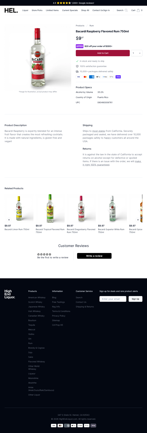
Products (80, 25)
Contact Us (97, 10)
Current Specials (70, 10)
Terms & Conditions (61, 311)
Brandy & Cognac (36, 348)
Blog (54, 297)
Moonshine (33, 378)
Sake (30, 357)
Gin (29, 338)
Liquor (25, 10)
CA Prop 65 (57, 325)
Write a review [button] (94, 255)
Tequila (31, 325)
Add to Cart (102, 53)
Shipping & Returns (85, 306)
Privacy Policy (58, 316)
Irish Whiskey (34, 311)
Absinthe (32, 382)
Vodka (31, 334)
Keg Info (56, 306)
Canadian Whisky (36, 316)
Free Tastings (58, 302)
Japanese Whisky (36, 306)
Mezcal (31, 329)
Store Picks (37, 10)
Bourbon (32, 320)
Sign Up (135, 299)
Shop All (85, 10)
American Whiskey (37, 297)
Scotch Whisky (35, 302)
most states (98, 130)
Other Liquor (34, 395)
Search (79, 297)
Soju (30, 352)
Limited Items (52, 10)
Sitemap (56, 320)
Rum (92, 25)
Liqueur (31, 373)
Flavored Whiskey (36, 361)
